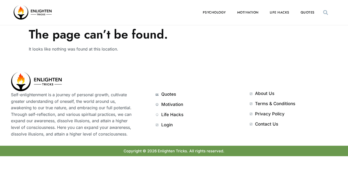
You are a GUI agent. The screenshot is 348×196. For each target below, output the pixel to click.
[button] (325, 12)
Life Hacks (279, 12)
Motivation (248, 12)
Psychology (214, 12)
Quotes (308, 12)
